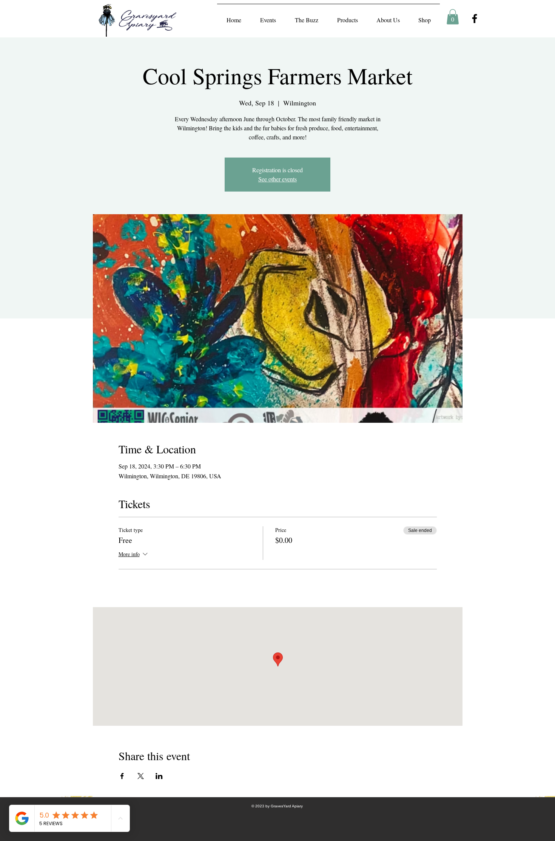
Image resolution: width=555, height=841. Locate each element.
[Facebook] (475, 18)
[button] (452, 17)
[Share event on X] (140, 776)
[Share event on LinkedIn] (159, 776)
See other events (277, 179)
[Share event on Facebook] (122, 776)
